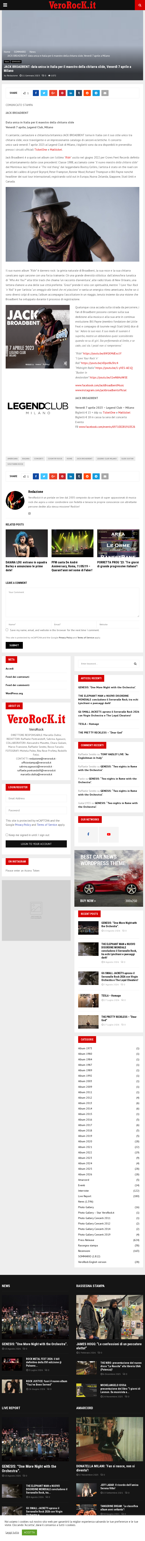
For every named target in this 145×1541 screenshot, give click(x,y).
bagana (25, 458)
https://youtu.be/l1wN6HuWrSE (109, 377)
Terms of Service (85, 637)
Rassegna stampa (88, 1245)
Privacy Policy (65, 637)
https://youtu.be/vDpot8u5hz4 (99, 363)
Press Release (86, 1240)
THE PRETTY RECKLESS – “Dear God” (100, 732)
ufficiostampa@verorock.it (36, 762)
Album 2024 (85, 1163)
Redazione (12, 75)
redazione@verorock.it (42, 758)
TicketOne (40, 149)
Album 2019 (85, 1136)
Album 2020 (85, 1141)
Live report (11, 1408)
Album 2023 (85, 1158)
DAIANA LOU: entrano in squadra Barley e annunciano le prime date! (26, 566)
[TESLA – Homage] (88, 1000)
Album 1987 (85, 1065)
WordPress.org (14, 693)
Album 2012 (85, 1097)
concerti (38, 458)
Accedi (10, 668)
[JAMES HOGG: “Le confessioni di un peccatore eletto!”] (109, 1317)
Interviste (83, 1190)
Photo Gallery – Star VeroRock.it (96, 1212)
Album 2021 (85, 1147)
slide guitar (127, 458)
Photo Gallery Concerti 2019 (94, 1234)
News (7, 61)
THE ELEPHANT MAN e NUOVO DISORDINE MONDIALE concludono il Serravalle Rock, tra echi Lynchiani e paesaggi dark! (108, 699)
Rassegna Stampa (90, 1286)
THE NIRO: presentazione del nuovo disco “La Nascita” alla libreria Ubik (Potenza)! (121, 1366)
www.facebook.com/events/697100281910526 (107, 427)
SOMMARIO (16, 61)
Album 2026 (85, 1174)
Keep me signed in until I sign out (28, 835)
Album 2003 (85, 1081)
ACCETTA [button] (29, 1532)
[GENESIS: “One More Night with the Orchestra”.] (88, 928)
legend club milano (107, 458)
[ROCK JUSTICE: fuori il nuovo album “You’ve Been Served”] (12, 1386)
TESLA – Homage (88, 724)
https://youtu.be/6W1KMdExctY (102, 353)
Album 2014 (85, 1108)
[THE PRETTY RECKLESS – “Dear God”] (88, 1022)
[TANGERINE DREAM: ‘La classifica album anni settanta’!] (86, 1511)
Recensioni (84, 1251)
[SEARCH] (135, 663)
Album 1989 (85, 1070)
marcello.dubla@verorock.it (36, 774)
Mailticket (56, 149)
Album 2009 (85, 1086)
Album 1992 (85, 1075)
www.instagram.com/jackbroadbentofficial (100, 390)
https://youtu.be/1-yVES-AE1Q (114, 368)
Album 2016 (85, 1119)
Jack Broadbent (85, 458)
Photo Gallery (86, 1207)
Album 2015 (85, 1114)
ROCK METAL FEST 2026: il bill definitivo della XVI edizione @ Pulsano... (44, 1362)
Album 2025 (85, 1168)
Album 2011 (85, 1092)
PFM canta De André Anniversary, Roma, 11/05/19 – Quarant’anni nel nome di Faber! (72, 566)
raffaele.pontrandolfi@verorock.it (36, 770)
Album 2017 (85, 1125)
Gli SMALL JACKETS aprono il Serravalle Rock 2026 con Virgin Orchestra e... (44, 1511)
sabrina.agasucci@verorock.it (35, 766)
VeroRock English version (92, 1262)
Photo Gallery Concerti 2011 (94, 1218)
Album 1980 (85, 1053)
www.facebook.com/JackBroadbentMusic (99, 385)
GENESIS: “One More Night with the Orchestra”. (107, 687)
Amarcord (83, 1179)
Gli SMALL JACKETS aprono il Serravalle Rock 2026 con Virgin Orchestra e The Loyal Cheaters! (108, 713)
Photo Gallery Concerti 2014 (94, 1229)
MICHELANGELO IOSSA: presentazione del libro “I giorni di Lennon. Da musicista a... (120, 1388)
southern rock (15, 464)
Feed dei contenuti (17, 677)
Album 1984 (85, 1059)
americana (13, 458)
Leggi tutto (12, 1532)
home (69, 458)
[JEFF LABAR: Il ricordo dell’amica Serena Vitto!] (86, 1490)
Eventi (81, 1185)
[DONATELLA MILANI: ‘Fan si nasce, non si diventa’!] (109, 1439)
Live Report (84, 1196)
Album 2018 (85, 1130)
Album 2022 (85, 1152)
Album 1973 (85, 1048)
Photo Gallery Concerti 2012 (94, 1223)
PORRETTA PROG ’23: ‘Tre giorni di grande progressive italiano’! (118, 564)
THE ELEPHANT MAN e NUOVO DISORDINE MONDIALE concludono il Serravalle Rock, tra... (46, 1489)
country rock (55, 458)
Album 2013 (85, 1103)
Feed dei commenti (17, 685)
